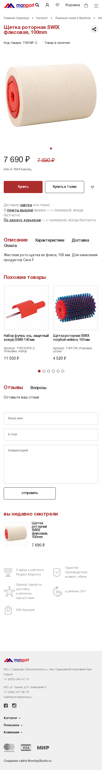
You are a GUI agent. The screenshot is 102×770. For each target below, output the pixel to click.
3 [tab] (48, 371)
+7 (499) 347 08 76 (16, 692)
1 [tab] (39, 371)
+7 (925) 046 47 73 (16, 679)
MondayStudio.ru (39, 761)
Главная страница (16, 18)
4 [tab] (53, 371)
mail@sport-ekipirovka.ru (18, 697)
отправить (30, 493)
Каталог (42, 18)
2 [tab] (44, 371)
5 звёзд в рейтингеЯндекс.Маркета (30, 572)
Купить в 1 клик (64, 187)
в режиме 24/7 (75, 591)
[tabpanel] (51, 95)
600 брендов (25, 610)
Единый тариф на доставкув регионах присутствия (29, 591)
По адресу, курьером (22, 220)
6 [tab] (62, 371)
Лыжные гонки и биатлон (73, 18)
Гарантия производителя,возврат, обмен (76, 572)
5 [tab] (58, 371)
